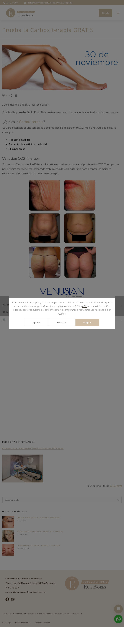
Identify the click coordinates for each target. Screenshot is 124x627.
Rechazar (62, 322)
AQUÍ (84, 306)
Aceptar (87, 322)
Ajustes (62, 313)
